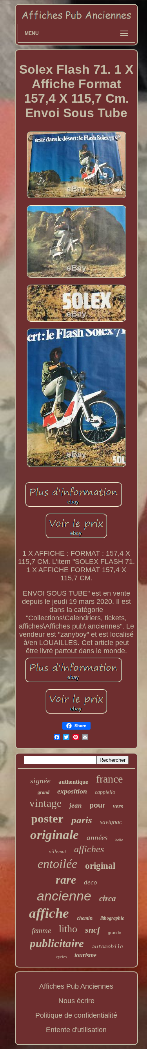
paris (81, 820)
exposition (72, 791)
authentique (73, 782)
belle (119, 840)
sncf (92, 930)
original (100, 866)
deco (90, 882)
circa (107, 898)
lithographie (112, 918)
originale (54, 835)
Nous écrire (76, 1001)
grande (114, 932)
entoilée (57, 864)
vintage (45, 803)
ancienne (64, 895)
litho (68, 929)
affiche (49, 913)
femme (41, 930)
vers (118, 806)
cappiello (105, 792)
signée (40, 780)
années (97, 837)
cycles (61, 956)
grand (43, 792)
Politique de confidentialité (76, 1015)
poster (47, 818)
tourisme (85, 955)
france (109, 779)
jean (75, 805)
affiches (89, 849)
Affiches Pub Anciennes (76, 986)
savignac (111, 822)
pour (97, 805)
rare (66, 879)
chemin (85, 918)
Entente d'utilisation (76, 1030)
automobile (107, 947)
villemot (57, 851)
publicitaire (57, 943)
